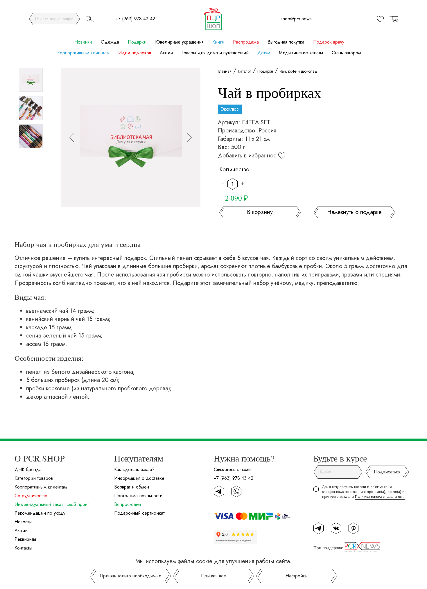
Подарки (137, 42)
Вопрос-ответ (127, 504)
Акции (166, 53)
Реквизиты (25, 539)
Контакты (23, 548)
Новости (23, 521)
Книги (218, 42)
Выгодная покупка (286, 42)
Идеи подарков (134, 53)
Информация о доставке (139, 478)
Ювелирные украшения (179, 42)
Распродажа (246, 42)
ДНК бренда (28, 469)
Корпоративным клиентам (83, 53)
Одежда (110, 42)
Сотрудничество (31, 495)
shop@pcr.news (296, 18)
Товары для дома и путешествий (215, 53)
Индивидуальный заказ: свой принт (52, 504)
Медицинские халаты (301, 53)
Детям (263, 53)
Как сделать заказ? (134, 469)
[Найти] (89, 18)
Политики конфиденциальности (380, 496)
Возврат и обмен (131, 487)
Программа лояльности (138, 495)
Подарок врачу (328, 42)
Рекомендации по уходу (40, 513)
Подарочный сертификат (139, 513)
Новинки (83, 42)
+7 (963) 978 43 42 (135, 18)
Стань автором (346, 53)
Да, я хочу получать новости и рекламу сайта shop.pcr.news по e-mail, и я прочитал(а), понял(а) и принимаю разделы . (364, 491)
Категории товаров (34, 478)
